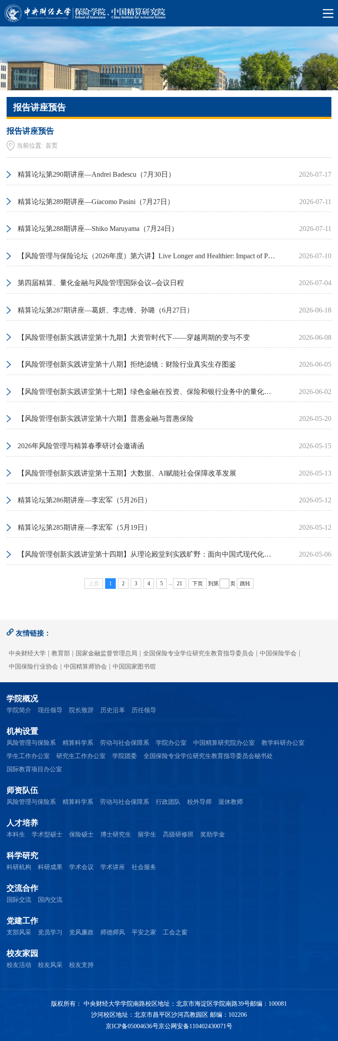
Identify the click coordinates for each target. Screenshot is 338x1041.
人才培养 (22, 822)
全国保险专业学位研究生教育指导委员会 (198, 653)
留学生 (147, 834)
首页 (51, 145)
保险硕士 (81, 834)
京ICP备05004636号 (132, 1026)
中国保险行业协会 (33, 666)
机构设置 (22, 731)
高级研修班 (178, 834)
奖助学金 (212, 834)
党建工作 (22, 920)
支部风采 (19, 932)
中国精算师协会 (85, 666)
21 (179, 583)
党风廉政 (81, 932)
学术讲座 (112, 867)
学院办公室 (171, 743)
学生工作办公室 (28, 756)
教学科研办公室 (283, 743)
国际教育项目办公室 (34, 769)
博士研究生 (115, 834)
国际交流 (19, 899)
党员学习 (50, 932)
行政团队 (168, 802)
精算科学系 (77, 743)
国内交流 (50, 899)
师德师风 (112, 932)
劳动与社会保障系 (124, 743)
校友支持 (81, 965)
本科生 (16, 834)
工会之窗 (175, 932)
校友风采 (50, 965)
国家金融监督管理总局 (106, 653)
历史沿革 (112, 710)
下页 (197, 583)
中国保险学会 (278, 653)
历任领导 (144, 710)
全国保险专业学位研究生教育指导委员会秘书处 (208, 756)
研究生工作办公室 (81, 756)
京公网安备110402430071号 (195, 1026)
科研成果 (50, 867)
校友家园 (22, 953)
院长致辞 (81, 710)
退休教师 (230, 802)
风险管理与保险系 (31, 743)
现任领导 (50, 710)
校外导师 (199, 802)
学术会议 (81, 867)
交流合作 (22, 888)
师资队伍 (22, 790)
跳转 (245, 583)
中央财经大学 (27, 653)
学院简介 (19, 710)
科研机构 (19, 867)
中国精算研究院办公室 (224, 743)
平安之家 (144, 932)
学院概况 (22, 698)
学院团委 (124, 756)
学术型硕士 (47, 834)
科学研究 (22, 855)
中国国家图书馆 (134, 666)
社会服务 (144, 867)
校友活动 (19, 965)
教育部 (60, 653)
